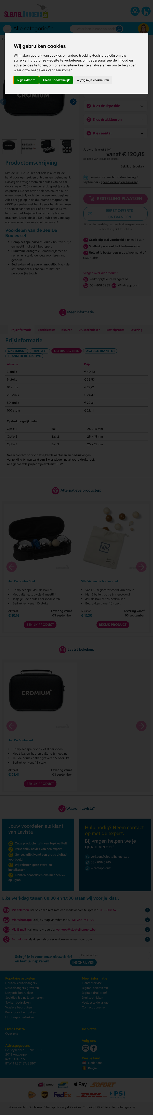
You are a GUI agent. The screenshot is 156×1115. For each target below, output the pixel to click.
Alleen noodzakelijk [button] (56, 80)
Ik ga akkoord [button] (26, 80)
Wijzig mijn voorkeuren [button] (93, 80)
